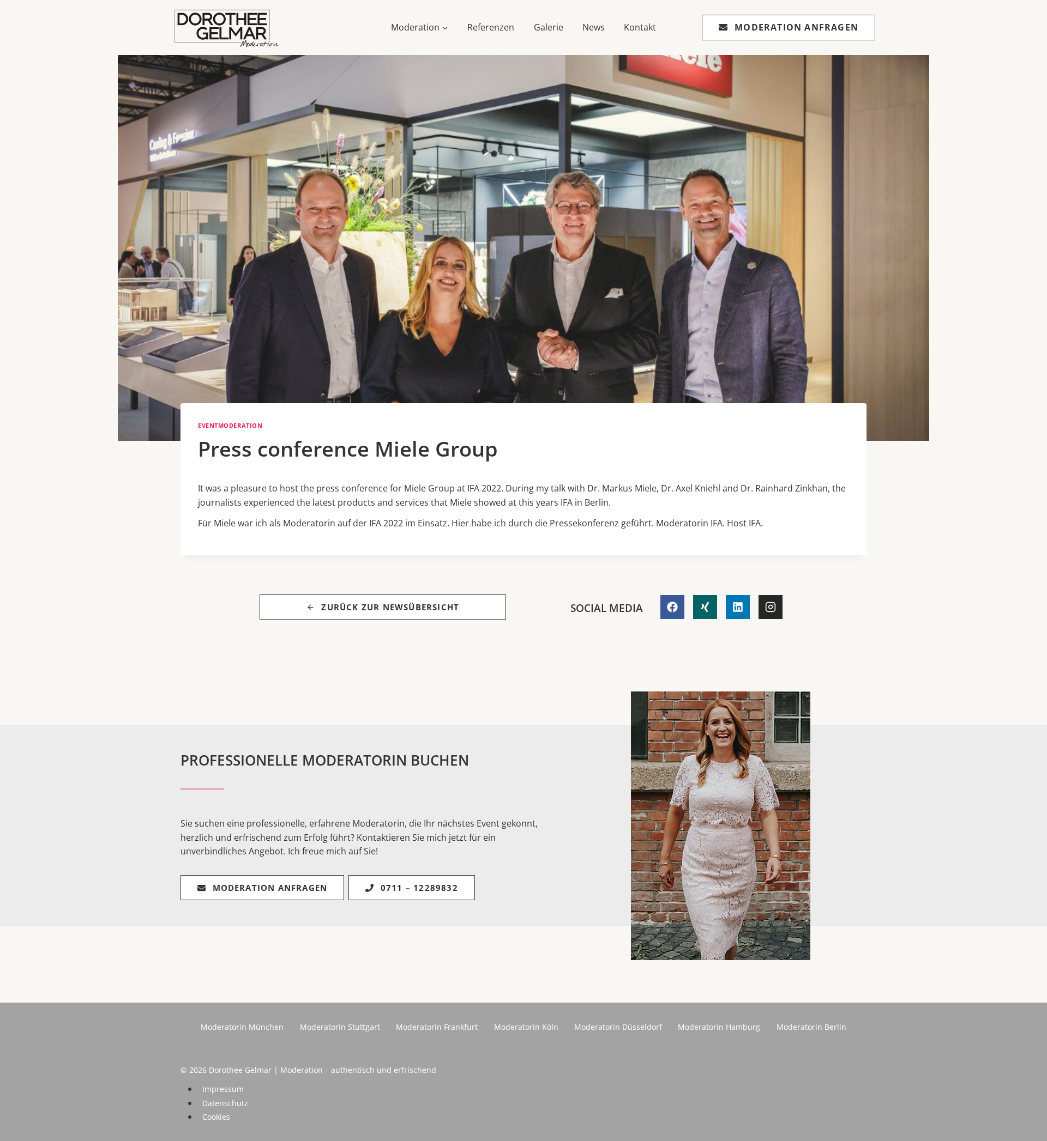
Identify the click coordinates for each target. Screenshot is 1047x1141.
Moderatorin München (242, 1027)
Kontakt (640, 27)
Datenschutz (225, 1103)
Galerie (548, 27)
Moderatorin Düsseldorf (618, 1027)
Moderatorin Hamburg (719, 1027)
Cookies (216, 1117)
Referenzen (490, 27)
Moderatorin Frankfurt (437, 1027)
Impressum (223, 1089)
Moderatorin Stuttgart (340, 1027)
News (593, 27)
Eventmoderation (230, 425)
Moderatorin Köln (526, 1027)
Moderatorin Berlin (811, 1027)
